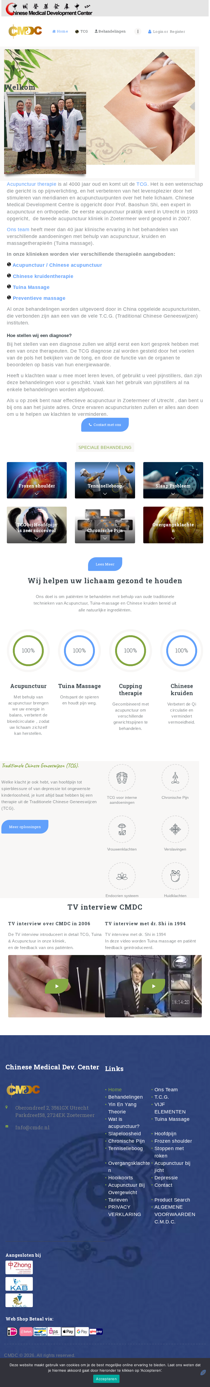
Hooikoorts (120, 1177)
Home (115, 1089)
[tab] (105, 447)
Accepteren (106, 1379)
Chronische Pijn (175, 797)
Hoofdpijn (165, 1133)
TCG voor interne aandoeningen (122, 800)
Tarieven (118, 1200)
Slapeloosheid (124, 1133)
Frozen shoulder (173, 1141)
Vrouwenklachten (122, 849)
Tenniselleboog (125, 1148)
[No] (203, 1372)
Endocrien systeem (122, 895)
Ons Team (166, 1089)
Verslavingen (175, 849)
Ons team (19, 229)
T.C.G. (161, 1097)
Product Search (172, 1200)
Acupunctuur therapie (31, 184)
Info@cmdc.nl (32, 1127)
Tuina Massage (172, 1119)
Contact (163, 1185)
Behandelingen (125, 1097)
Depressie (166, 1177)
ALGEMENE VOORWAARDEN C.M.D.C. (175, 1214)
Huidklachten (175, 895)
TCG (141, 184)
